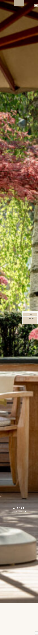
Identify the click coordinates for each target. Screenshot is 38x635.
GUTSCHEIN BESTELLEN (30, 322)
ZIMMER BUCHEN (30, 314)
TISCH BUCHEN (30, 318)
